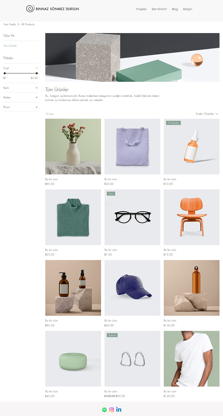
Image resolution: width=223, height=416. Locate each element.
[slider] (5, 73)
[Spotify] (104, 410)
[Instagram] (112, 410)
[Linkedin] (119, 410)
